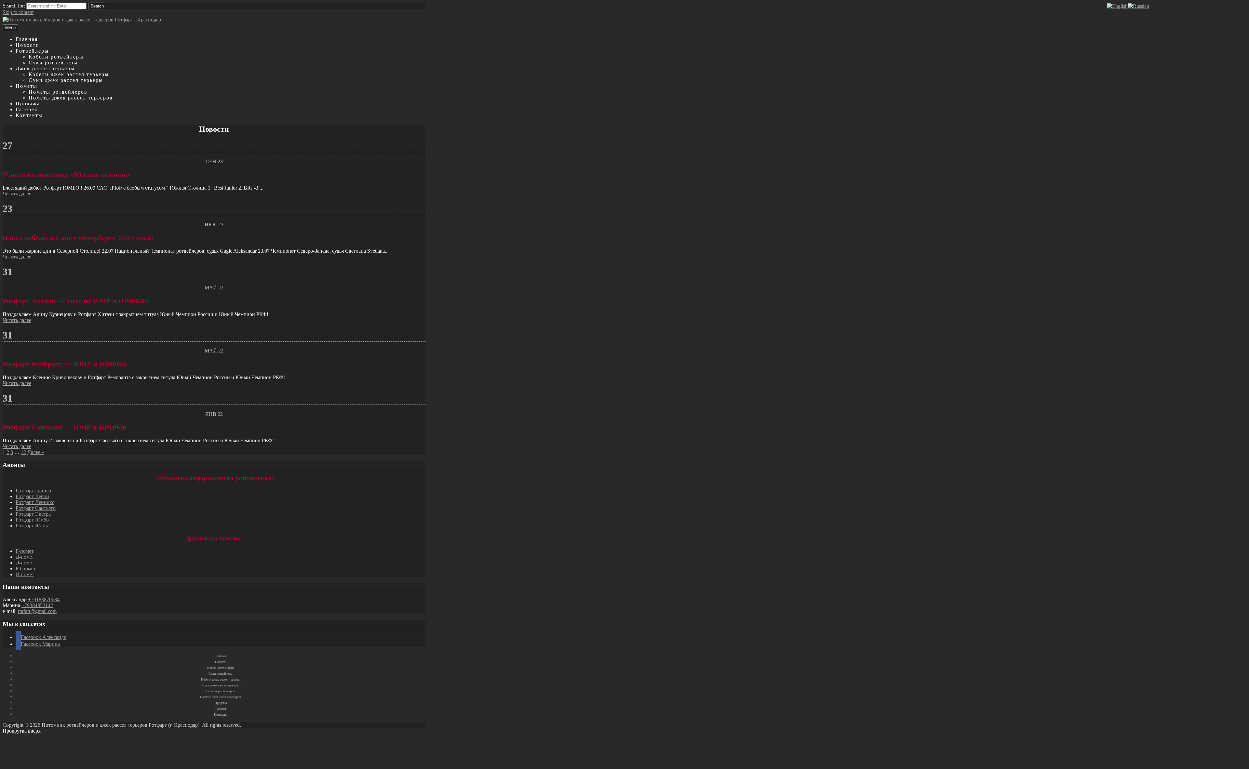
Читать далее (17, 193)
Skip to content (18, 12)
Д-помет (25, 557)
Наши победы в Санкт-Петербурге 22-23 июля (78, 238)
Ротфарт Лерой (32, 496)
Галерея (26, 109)
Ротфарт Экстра (33, 514)
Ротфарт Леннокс (35, 502)
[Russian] (1138, 6)
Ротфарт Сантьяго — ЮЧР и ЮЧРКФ (65, 427)
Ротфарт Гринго (33, 490)
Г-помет (25, 551)
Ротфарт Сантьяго (36, 508)
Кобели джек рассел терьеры (69, 74)
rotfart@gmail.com (37, 611)
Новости (27, 45)
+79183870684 (44, 599)
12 (23, 452)
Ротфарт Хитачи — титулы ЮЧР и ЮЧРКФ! (76, 301)
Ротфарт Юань (32, 525)
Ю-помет (26, 568)
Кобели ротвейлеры (56, 57)
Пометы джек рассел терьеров (71, 97)
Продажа (28, 103)
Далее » (35, 452)
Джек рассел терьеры (45, 68)
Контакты (29, 115)
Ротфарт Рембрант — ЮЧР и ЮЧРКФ (65, 364)
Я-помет (25, 574)
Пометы (26, 86)
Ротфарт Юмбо (32, 520)
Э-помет (25, 562)
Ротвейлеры (32, 51)
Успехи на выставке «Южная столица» (67, 174)
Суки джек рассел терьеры (66, 80)
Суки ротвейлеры (53, 62)
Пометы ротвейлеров (58, 92)
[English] (1117, 6)
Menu (10, 27)
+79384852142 (37, 605)
